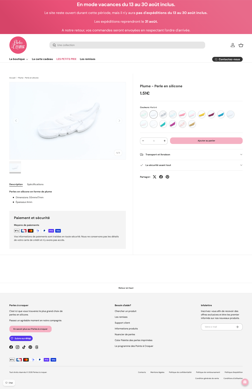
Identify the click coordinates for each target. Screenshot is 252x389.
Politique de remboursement (208, 372)
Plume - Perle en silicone (28, 78)
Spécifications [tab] (35, 184)
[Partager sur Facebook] (161, 177)
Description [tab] (16, 184)
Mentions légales (157, 372)
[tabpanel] (67, 197)
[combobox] (127, 45)
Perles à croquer (40, 372)
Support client (122, 322)
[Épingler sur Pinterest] (167, 177)
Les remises (87, 59)
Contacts (142, 372)
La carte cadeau (42, 59)
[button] (241, 45)
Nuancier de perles (125, 334)
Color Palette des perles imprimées (133, 340)
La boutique (17, 59)
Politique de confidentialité (180, 372)
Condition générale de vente (207, 378)
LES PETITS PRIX (66, 59)
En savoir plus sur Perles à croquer (30, 329)
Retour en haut (126, 288)
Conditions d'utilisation (233, 378)
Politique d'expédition (234, 372)
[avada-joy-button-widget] (245, 382)
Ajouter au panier (206, 140)
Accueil (12, 78)
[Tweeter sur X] (154, 177)
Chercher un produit (125, 311)
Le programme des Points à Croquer (134, 346)
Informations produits (126, 328)
